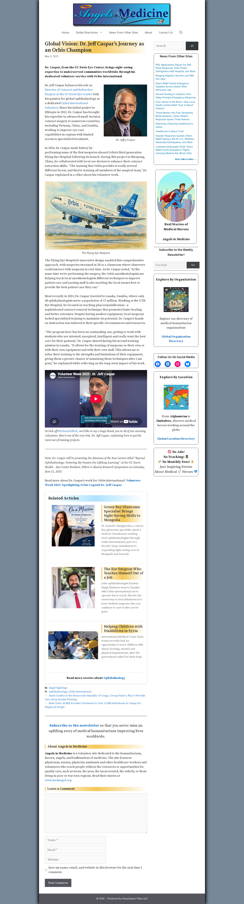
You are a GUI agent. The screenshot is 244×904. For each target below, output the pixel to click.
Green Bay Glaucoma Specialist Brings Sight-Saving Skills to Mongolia (122, 513)
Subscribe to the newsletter (74, 725)
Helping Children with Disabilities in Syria (123, 628)
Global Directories (87, 32)
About (148, 32)
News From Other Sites (123, 32)
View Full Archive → (186, 159)
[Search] (192, 46)
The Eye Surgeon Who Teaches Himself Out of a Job (123, 573)
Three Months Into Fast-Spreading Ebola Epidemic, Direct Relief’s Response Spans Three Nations (174, 116)
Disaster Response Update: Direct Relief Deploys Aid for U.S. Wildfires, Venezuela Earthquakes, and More (175, 139)
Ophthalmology (114, 678)
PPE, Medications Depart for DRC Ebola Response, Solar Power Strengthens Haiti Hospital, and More (175, 68)
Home (65, 32)
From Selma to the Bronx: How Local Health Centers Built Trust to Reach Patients (175, 105)
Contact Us (166, 32)
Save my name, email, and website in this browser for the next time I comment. (95, 870)
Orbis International (80, 691)
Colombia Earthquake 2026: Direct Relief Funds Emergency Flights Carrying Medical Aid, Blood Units (174, 150)
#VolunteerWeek (68, 431)
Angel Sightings (58, 688)
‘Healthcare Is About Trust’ (170, 131)
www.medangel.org (58, 780)
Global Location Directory (176, 439)
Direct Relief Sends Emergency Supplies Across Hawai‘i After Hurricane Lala (172, 86)
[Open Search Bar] (181, 32)
